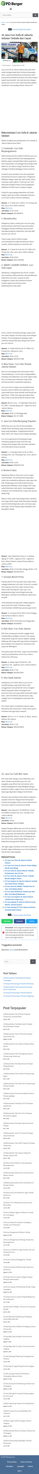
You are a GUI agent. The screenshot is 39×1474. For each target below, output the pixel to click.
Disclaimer (9, 1466)
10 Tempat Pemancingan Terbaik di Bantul (17, 993)
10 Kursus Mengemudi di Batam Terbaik (16, 1232)
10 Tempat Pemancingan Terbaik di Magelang (18, 996)
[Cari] (33, 961)
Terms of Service (26, 1462)
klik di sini (8, 208)
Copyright (20, 1466)
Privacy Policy (12, 1462)
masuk (11, 950)
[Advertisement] (19, 109)
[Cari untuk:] (16, 961)
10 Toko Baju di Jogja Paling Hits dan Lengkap (18, 1366)
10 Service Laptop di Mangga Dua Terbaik (17, 1260)
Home (3, 22)
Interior (30, 1466)
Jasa (7, 22)
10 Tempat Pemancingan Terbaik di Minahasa (18, 984)
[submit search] (35, 15)
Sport (20, 1471)
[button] (10, 8)
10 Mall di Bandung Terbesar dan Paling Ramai (18, 1403)
